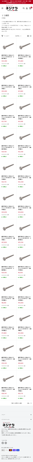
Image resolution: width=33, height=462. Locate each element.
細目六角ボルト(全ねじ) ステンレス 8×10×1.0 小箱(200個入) (24, 298)
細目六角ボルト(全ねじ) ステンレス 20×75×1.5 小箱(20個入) (24, 117)
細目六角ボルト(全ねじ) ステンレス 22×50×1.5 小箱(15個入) (8, 117)
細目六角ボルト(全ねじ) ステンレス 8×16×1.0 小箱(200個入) (24, 57)
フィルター (6, 36)
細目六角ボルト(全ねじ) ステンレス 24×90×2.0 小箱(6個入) (8, 268)
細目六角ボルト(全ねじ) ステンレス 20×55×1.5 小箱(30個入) (24, 147)
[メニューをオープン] (2, 8)
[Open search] (24, 8)
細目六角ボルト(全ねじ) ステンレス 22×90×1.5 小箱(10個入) (8, 359)
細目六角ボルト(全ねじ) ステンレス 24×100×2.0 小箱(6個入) (24, 238)
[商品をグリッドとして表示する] (28, 36)
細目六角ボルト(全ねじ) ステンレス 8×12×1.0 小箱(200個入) (8, 328)
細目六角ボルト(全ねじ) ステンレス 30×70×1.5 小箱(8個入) (8, 87)
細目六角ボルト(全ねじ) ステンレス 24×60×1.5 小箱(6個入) (24, 87)
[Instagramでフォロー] (6, 443)
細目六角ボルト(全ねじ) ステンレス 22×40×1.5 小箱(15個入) (24, 389)
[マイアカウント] (27, 8)
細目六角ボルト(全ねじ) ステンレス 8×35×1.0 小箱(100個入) (8, 298)
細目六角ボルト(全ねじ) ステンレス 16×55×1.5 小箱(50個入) (8, 208)
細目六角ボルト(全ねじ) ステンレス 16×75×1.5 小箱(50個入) (24, 177)
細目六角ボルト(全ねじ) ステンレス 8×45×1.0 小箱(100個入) (24, 268)
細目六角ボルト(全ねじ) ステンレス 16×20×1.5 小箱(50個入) (24, 208)
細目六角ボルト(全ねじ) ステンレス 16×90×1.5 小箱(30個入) (8, 177)
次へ (29, 403)
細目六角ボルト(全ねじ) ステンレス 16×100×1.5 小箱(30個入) (8, 147)
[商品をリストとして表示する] (30, 36)
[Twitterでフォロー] (3, 443)
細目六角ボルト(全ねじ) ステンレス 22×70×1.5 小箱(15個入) (8, 389)
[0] (30, 8)
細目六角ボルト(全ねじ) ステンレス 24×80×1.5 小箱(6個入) (24, 328)
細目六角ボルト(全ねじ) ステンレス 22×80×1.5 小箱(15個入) (24, 359)
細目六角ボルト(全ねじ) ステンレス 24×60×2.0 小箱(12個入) (8, 57)
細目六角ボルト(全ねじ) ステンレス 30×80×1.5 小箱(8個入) (8, 238)
